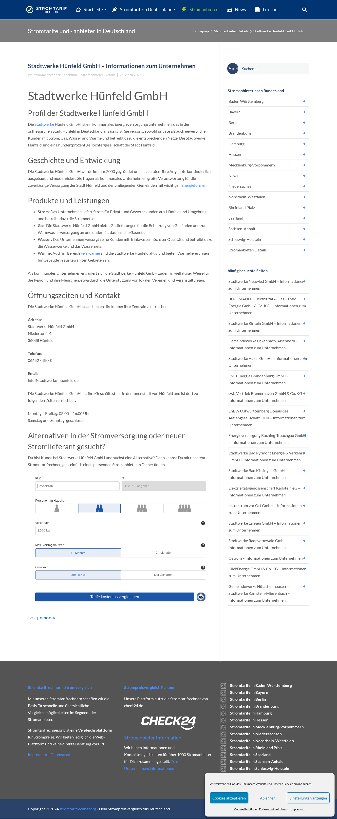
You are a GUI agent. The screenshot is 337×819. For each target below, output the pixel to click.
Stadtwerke (44, 124)
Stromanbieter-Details (231, 31)
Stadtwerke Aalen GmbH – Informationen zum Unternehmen (267, 362)
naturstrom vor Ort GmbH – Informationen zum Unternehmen (265, 509)
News (233, 175)
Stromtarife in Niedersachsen (256, 733)
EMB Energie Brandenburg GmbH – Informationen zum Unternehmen (258, 379)
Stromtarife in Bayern (249, 692)
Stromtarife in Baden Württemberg (261, 685)
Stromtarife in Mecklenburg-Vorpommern (267, 726)
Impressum (298, 809)
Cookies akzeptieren (229, 798)
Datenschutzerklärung (273, 809)
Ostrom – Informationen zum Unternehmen (265, 558)
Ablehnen (267, 798)
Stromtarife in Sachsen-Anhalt (256, 761)
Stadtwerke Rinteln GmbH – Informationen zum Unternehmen (264, 326)
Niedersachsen (241, 186)
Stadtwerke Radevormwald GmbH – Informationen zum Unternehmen (258, 544)
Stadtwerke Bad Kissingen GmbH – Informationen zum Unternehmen (258, 474)
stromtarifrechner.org (77, 808)
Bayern (234, 111)
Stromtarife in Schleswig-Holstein (259, 768)
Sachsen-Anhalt (241, 228)
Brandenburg (239, 133)
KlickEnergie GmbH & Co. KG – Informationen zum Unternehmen (267, 572)
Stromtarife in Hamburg (251, 713)
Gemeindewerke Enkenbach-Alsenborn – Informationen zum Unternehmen (263, 344)
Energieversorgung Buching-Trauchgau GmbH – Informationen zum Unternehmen (267, 439)
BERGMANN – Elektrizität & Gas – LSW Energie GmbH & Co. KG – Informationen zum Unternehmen (267, 305)
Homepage (201, 31)
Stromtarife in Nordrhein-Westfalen (262, 740)
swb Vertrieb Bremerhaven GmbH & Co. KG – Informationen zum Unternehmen (266, 397)
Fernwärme (90, 253)
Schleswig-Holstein (244, 239)
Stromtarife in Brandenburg (254, 706)
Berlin (233, 122)
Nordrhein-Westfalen (246, 196)
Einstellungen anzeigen (308, 798)
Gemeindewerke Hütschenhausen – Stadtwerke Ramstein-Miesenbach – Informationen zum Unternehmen (259, 593)
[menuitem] (89, 10)
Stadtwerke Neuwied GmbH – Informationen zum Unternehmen (266, 284)
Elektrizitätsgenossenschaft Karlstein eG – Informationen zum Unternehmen (264, 491)
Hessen (234, 154)
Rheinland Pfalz (241, 207)
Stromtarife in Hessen (249, 719)
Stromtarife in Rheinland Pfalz (256, 747)
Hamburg (236, 143)
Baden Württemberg (245, 101)
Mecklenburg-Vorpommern (251, 165)
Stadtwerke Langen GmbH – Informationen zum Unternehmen (264, 526)
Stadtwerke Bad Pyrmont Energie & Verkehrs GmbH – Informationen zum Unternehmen (266, 456)
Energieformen (193, 185)
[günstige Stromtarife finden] (47, 10)
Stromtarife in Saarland (250, 754)
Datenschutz (61, 754)
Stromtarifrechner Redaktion (55, 75)
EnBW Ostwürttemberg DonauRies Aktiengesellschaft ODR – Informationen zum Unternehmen (266, 418)
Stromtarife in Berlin (248, 699)
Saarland (235, 218)
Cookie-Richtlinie (245, 809)
